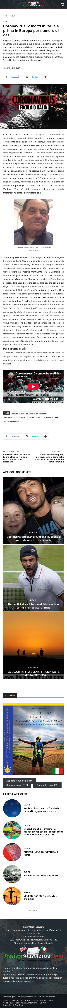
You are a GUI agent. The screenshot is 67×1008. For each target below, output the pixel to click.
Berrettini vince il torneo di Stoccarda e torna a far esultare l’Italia (33, 606)
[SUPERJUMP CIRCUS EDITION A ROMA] (12, 852)
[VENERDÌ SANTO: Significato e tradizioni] (12, 896)
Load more (32, 910)
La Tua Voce (33, 668)
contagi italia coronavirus (15, 417)
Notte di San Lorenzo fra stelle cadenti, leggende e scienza (41, 810)
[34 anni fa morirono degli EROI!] (12, 874)
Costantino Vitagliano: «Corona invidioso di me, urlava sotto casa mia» (34, 538)
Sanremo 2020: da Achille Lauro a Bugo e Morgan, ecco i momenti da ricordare (16, 458)
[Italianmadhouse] (33, 4)
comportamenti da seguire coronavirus (29, 413)
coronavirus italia (50, 417)
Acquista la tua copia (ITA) (19, 780)
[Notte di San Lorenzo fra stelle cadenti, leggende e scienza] (12, 808)
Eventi (27, 805)
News (13, 15)
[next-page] (10, 685)
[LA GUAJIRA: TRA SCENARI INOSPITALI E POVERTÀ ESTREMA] (33, 645)
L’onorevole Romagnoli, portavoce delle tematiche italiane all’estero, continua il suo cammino (49, 458)
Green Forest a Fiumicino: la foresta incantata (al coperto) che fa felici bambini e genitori (43, 832)
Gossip (33, 533)
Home (6, 15)
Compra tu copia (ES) (47, 785)
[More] (45, 77)
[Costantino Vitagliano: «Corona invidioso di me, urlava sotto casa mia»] (33, 510)
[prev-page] (5, 685)
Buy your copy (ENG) (17, 785)
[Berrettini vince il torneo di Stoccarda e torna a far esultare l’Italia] (33, 578)
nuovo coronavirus (12, 421)
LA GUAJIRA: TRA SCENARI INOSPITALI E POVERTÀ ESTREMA (33, 673)
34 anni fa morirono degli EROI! (41, 875)
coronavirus (34, 417)
